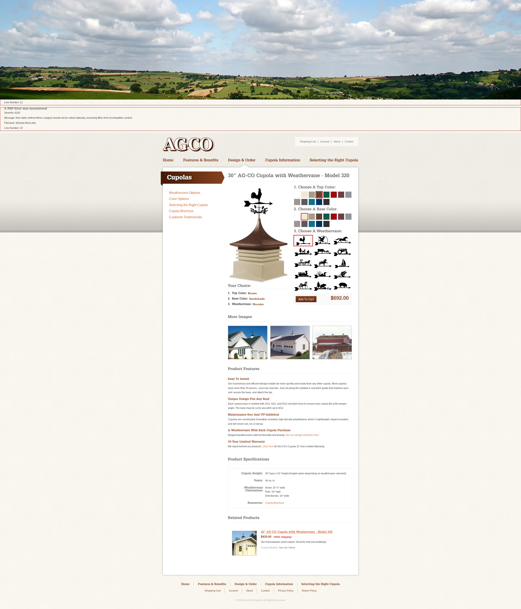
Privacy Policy (285, 590)
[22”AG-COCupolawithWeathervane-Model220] (297, 532)
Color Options (179, 199)
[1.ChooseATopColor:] (323, 187)
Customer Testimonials (185, 217)
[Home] (168, 160)
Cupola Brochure (181, 211)
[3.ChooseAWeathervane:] (323, 231)
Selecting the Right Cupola (188, 205)
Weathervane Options (184, 192)
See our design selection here (302, 435)
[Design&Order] (241, 160)
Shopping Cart (308, 141)
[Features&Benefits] (200, 160)
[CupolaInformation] (282, 160)
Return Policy (309, 590)
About (337, 141)
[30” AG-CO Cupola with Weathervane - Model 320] (247, 358)
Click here (268, 446)
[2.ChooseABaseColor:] (323, 209)
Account (324, 141)
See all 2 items (287, 547)
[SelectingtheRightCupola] (334, 160)
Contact (349, 141)
